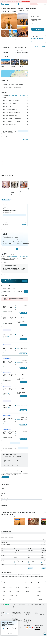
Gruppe (26, 576)
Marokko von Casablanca (5, 574)
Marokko (4, 592)
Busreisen (38, 594)
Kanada (17, 598)
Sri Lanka (10, 588)
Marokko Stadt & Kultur (13, 574)
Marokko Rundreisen (5, 576)
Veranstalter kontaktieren (37, 40)
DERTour (26, 588)
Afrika (3, 584)
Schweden (17, 591)
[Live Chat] (45, 633)
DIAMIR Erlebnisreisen (28, 590)
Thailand (10, 590)
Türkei (16, 595)
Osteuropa (17, 587)
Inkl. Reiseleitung (31, 576)
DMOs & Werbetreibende (27, 620)
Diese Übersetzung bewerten (24, 95)
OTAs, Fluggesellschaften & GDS (28, 621)
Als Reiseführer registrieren (27, 613)
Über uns (2, 612)
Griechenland (11, 594)
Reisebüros (25, 618)
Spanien (17, 594)
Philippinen (10, 587)
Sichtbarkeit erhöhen (15, 619)
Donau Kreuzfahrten (12, 592)
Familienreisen (39, 598)
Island (10, 598)
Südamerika (4, 590)
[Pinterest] (20, 628)
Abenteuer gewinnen (4, 617)
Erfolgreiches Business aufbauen (17, 617)
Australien (4, 587)
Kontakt (36, 612)
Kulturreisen (38, 592)
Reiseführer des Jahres (27, 612)
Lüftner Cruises (27, 592)
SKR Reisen (27, 594)
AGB (28, 633)
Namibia (4, 594)
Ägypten (4, 591)
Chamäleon (27, 587)
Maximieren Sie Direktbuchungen (17, 620)
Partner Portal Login (26, 622)
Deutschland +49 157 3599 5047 (39, 614)
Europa (4, 588)
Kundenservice (37, 613)
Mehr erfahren (24, 224)
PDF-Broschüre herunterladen (38, 38)
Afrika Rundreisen (11, 576)
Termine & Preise (25, 291)
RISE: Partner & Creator (27, 619)
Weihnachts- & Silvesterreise (39, 576)
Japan (10, 584)
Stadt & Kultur (17, 576)
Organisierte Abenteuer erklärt (16, 612)
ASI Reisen (27, 584)
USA (16, 599)
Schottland (17, 590)
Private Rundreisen (39, 599)
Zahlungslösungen (15, 618)
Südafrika (4, 595)
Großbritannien (11, 595)
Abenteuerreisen (39, 584)
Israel (3, 599)
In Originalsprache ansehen (13, 95)
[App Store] (37, 627)
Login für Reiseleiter (26, 614)
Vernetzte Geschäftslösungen (16, 613)
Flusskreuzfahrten (39, 588)
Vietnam (10, 591)
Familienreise (22, 576)
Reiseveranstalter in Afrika (35, 574)
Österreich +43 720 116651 (38, 615)
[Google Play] (37, 629)
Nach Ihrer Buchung (4, 620)
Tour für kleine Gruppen (21, 574)
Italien (10, 599)
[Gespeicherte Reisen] (42, 4)
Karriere (4, 613)
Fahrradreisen (39, 587)
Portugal (17, 588)
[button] (21, 307)
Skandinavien (17, 592)
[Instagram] (18, 628)
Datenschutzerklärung (20, 633)
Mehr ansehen (16, 562)
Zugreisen (38, 595)
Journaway (27, 591)
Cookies (25, 633)
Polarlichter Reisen (39, 590)
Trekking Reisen (39, 591)
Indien (3, 598)
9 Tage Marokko (28, 574)
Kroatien (17, 584)
